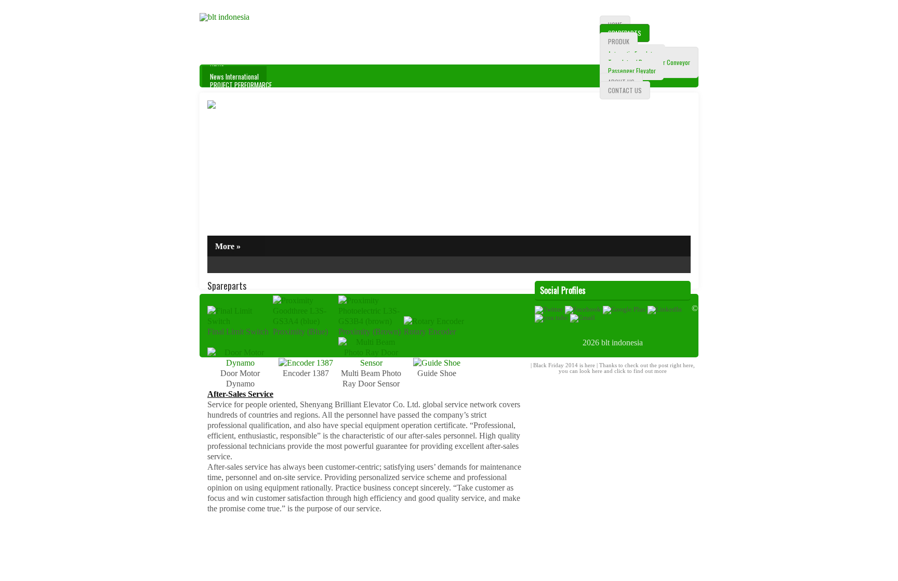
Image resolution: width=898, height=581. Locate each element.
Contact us (625, 90)
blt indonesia (622, 342)
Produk (618, 41)
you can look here (580, 371)
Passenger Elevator (632, 70)
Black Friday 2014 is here (564, 365)
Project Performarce (241, 85)
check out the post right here (659, 365)
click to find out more (640, 371)
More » (228, 246)
